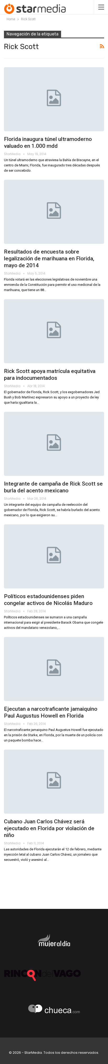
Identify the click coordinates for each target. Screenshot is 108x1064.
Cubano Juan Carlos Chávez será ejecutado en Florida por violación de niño (49, 828)
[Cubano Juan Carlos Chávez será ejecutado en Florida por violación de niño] (54, 782)
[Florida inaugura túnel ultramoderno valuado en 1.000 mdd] (54, 99)
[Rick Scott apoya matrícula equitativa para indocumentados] (54, 331)
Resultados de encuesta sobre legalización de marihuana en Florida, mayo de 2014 (49, 258)
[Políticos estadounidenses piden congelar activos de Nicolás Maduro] (54, 556)
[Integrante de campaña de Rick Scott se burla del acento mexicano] (54, 444)
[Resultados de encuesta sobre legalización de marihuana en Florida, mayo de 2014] (54, 212)
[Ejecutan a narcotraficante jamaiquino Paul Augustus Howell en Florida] (54, 669)
